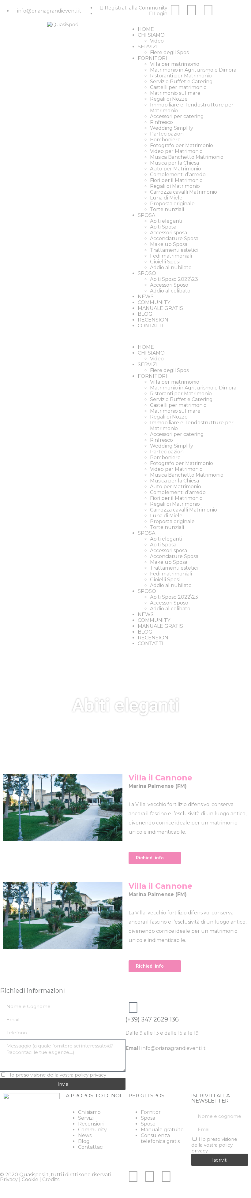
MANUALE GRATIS (160, 308)
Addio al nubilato (171, 267)
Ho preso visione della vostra (56, 1075)
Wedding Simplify (171, 128)
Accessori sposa (168, 233)
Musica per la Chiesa (174, 163)
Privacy (9, 1179)
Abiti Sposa (163, 227)
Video (157, 41)
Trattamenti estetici (174, 250)
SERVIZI (148, 47)
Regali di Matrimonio (175, 186)
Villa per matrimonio (174, 64)
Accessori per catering (177, 116)
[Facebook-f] (175, 10)
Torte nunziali (167, 209)
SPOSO (147, 273)
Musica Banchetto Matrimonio (186, 157)
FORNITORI (152, 58)
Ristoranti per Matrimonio (181, 76)
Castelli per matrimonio (178, 87)
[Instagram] (191, 10)
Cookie (30, 1179)
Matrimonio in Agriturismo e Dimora (193, 70)
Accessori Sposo (169, 285)
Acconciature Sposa (174, 238)
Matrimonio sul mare (175, 93)
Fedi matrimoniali (171, 256)
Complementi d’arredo (178, 174)
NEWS (146, 297)
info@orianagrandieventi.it (173, 1048)
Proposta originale (172, 203)
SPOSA (146, 215)
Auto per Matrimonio (175, 169)
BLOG (145, 314)
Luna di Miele (166, 198)
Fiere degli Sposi (169, 52)
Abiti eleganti (166, 221)
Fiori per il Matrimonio (176, 180)
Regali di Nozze (169, 99)
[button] (188, 336)
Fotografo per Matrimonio (181, 145)
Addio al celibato (170, 291)
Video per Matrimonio (176, 151)
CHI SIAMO (151, 35)
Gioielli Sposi (165, 262)
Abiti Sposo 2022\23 (174, 279)
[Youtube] (208, 10)
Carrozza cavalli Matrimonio (183, 192)
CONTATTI (150, 326)
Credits (50, 1179)
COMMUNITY (154, 302)
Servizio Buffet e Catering (181, 81)
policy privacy (90, 1075)
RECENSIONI (154, 320)
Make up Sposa (168, 244)
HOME (146, 29)
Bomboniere (165, 140)
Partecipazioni (167, 134)
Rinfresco (161, 122)
